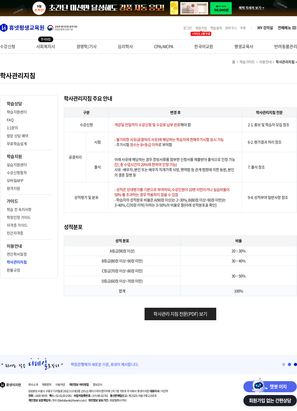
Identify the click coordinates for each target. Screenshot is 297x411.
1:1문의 (12, 127)
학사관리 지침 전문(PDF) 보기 (180, 314)
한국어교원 (203, 46)
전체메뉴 (284, 27)
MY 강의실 (265, 27)
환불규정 (13, 270)
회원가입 (201, 28)
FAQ (10, 119)
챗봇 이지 (278, 386)
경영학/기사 (86, 46)
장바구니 (230, 28)
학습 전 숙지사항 (19, 209)
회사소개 (33, 385)
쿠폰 (243, 28)
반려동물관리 (285, 46)
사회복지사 (45, 46)
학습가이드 (247, 61)
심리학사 (125, 46)
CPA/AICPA (163, 46)
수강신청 (7, 46)
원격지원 (13, 188)
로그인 (187, 28)
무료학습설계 (17, 143)
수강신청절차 (17, 172)
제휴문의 (47, 385)
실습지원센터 (17, 164)
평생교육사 (243, 46)
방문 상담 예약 (17, 135)
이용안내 (265, 61)
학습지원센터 (17, 112)
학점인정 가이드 (19, 217)
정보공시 (97, 385)
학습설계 (216, 28)
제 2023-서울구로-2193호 (133, 396)
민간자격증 (15, 233)
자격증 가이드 (17, 225)
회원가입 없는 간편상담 (270, 400)
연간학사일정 (17, 254)
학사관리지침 (285, 61)
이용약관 (60, 385)
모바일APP (15, 180)
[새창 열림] (64, 28)
